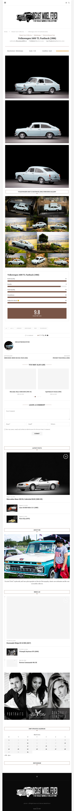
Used (35, 328)
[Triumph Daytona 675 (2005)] (12, 652)
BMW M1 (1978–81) (20, 392)
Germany (19, 328)
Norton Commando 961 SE (28, 662)
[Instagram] (66, 2)
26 (46, 749)
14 (65, 743)
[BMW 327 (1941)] (53, 379)
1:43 (6, 328)
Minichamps (28, 328)
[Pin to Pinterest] (45, 335)
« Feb (5, 755)
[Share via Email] (47, 335)
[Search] (69, 2)
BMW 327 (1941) (53, 392)
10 (27, 743)
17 (27, 746)
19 (46, 746)
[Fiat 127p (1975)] (12, 519)
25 (37, 749)
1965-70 (12, 328)
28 (65, 749)
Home (5, 31)
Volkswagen (43, 328)
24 (27, 749)
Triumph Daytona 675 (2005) (29, 651)
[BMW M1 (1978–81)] (20, 379)
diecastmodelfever (21, 41)
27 (55, 749)
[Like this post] (40, 335)
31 (27, 752)
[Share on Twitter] (43, 335)
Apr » (9, 755)
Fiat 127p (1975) (24, 518)
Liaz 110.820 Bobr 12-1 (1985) (28, 507)
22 (9, 749)
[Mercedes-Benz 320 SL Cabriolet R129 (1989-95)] (38, 473)
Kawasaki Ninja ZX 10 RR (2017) (19, 643)
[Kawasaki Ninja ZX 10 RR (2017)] (38, 617)
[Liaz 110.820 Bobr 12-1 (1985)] (12, 508)
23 (18, 749)
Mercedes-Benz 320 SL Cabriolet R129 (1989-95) (25, 499)
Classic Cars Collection (17, 31)
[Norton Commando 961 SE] (12, 663)
